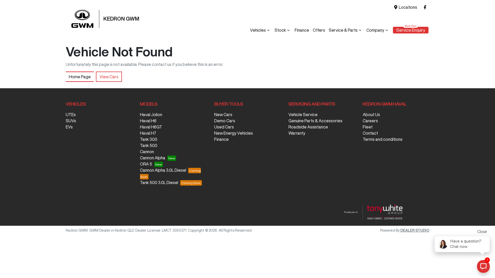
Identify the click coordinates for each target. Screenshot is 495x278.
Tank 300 (148, 139)
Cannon (147, 152)
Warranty (296, 133)
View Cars (109, 77)
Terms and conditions (382, 139)
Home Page (80, 77)
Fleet (368, 127)
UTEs (71, 114)
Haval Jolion (151, 114)
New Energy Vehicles (233, 133)
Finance (302, 30)
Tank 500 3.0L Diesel (159, 182)
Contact (370, 133)
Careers (370, 121)
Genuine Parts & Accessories (315, 121)
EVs (69, 127)
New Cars (223, 114)
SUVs (71, 121)
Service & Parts (343, 30)
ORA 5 (146, 164)
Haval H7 (148, 133)
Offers (319, 30)
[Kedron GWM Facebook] (426, 7)
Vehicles (258, 30)
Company (375, 30)
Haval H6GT (151, 127)
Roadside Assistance (308, 127)
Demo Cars (224, 121)
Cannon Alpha (152, 158)
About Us (371, 114)
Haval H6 (148, 121)
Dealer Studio (414, 230)
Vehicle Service (303, 114)
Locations (408, 7)
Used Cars (224, 127)
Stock (280, 30)
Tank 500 (148, 145)
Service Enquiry (410, 30)
